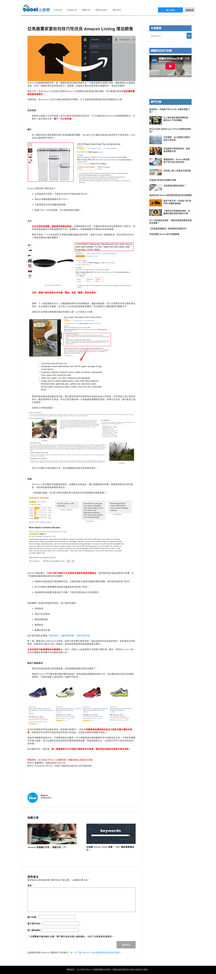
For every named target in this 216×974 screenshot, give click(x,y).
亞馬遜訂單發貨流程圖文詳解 (162, 179)
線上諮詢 (170, 10)
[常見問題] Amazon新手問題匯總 (164, 234)
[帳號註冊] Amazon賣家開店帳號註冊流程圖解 (170, 195)
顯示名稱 (32, 916)
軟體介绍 (86, 9)
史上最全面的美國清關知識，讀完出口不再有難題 (176, 118)
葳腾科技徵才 (101, 9)
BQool (44, 795)
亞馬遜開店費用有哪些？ (174, 185)
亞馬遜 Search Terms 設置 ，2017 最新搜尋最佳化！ (110, 848)
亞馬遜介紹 (72, 9)
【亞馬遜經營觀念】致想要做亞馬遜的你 (167, 228)
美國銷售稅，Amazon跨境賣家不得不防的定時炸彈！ (176, 160)
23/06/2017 (46, 797)
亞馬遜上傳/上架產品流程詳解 (177, 170)
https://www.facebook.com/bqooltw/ (73, 765)
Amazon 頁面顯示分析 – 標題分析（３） (47, 847)
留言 (30, 885)
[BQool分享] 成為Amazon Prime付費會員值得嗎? (170, 130)
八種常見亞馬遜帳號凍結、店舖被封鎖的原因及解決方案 (176, 212)
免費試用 (189, 10)
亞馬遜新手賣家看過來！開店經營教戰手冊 (176, 150)
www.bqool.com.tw (55, 762)
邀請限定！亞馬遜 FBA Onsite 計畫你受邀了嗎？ (169, 110)
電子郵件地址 (34, 923)
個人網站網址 (34, 930)
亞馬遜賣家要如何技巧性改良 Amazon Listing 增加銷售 (80, 28)
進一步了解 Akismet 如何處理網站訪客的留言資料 (95, 952)
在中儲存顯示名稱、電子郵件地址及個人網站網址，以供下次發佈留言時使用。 (72, 936)
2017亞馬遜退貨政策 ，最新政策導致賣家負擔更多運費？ (170, 221)
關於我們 (117, 9)
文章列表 (58, 9)
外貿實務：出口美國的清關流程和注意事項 (176, 138)
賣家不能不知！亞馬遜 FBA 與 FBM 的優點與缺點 (177, 202)
